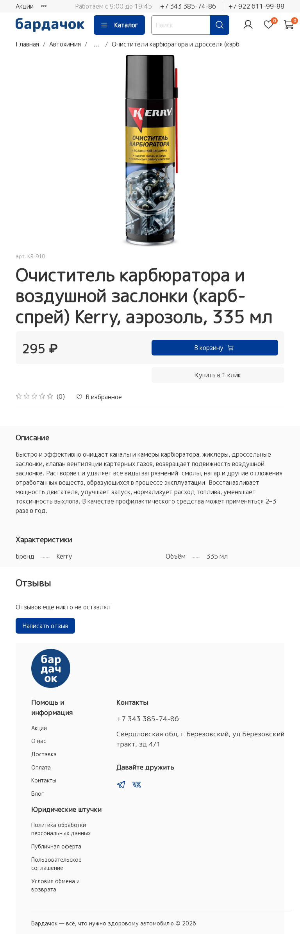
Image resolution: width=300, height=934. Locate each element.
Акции (25, 6)
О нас (38, 741)
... (96, 44)
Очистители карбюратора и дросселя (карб (175, 44)
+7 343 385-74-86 (188, 6)
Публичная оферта (56, 846)
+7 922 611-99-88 (256, 6)
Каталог (126, 25)
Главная (27, 44)
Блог (37, 794)
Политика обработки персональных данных (61, 829)
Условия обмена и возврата (55, 885)
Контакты (43, 780)
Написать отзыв (45, 625)
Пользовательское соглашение (56, 864)
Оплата (41, 767)
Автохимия (65, 44)
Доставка (44, 754)
